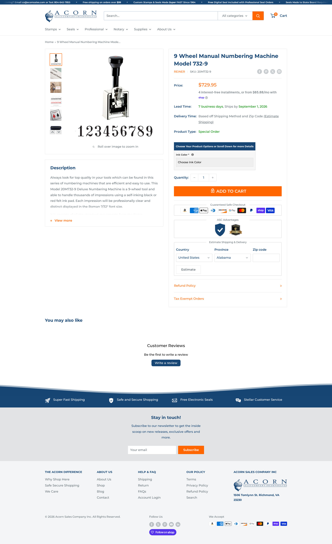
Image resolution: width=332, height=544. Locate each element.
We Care (51, 491)
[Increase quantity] (212, 177)
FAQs (142, 491)
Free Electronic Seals (196, 400)
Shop (101, 485)
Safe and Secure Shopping (137, 400)
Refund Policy (185, 286)
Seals (71, 29)
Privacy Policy (197, 485)
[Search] (258, 15)
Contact (103, 497)
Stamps (51, 29)
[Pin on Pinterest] (266, 71)
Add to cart (231, 191)
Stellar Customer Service (263, 400)
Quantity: (181, 177)
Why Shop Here (57, 479)
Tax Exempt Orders (189, 299)
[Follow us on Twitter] (158, 524)
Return (143, 485)
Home (49, 42)
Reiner (179, 71)
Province (221, 250)
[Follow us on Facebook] (151, 524)
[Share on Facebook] (259, 71)
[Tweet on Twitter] (272, 71)
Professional (94, 29)
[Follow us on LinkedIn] (178, 524)
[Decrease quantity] (194, 177)
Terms (191, 479)
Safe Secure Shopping (62, 485)
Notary (119, 29)
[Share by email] (279, 71)
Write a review (166, 363)
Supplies (140, 29)
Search (191, 497)
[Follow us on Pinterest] (164, 524)
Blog (100, 491)
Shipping (145, 479)
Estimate (188, 269)
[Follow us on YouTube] (171, 524)
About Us (164, 29)
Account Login (149, 497)
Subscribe (191, 450)
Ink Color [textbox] (214, 154)
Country (182, 250)
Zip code (259, 250)
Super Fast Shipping (69, 400)
